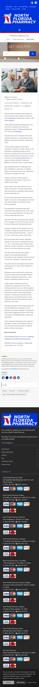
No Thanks (20, 682)
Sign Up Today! (15, 9)
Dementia (12, 391)
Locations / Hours (7, 461)
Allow (8, 682)
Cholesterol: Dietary (23, 391)
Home (8, 39)
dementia (12, 118)
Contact (4, 455)
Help (15, 6)
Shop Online (5, 449)
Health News (11, 58)
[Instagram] (35, 2)
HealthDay (15, 369)
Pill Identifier (23, 6)
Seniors (4, 391)
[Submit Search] (32, 53)
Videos (23, 58)
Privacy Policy (6, 464)
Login (24, 9)
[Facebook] (32, 2)
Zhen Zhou (26, 158)
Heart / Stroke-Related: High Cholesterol (14, 394)
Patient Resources (18, 39)
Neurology (18, 131)
